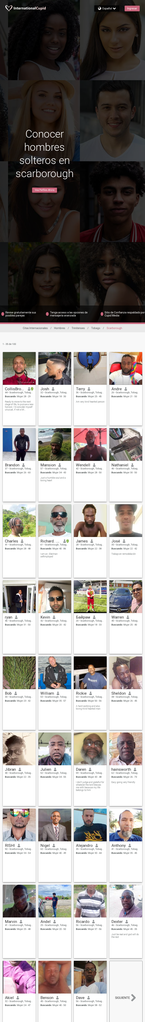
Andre (116, 389)
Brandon (12, 465)
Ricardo (82, 921)
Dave (80, 997)
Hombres (59, 328)
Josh (44, 389)
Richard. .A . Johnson (50, 541)
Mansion (48, 465)
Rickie (81, 693)
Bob (8, 693)
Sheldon (118, 693)
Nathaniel (119, 465)
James (82, 541)
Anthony (118, 845)
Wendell (83, 465)
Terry (80, 389)
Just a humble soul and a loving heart (53, 479)
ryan (8, 617)
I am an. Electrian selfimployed (49, 555)
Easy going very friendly (123, 782)
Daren (81, 769)
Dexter (117, 921)
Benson (46, 997)
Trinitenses (78, 328)
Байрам (83, 617)
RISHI (10, 845)
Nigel (45, 845)
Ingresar (132, 8)
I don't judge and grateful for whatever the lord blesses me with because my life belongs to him (90, 786)
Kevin (45, 617)
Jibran (10, 769)
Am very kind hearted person (90, 401)
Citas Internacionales (35, 328)
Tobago (95, 328)
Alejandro (84, 845)
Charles (11, 541)
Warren (117, 617)
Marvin (11, 921)
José (115, 541)
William (47, 693)
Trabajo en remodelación (123, 554)
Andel (45, 921)
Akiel (9, 997)
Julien (45, 769)
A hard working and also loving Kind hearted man (88, 707)
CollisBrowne (15, 389)
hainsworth (121, 769)
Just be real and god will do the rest (125, 935)
